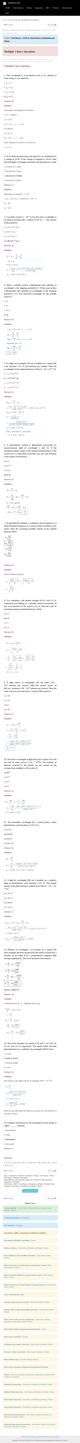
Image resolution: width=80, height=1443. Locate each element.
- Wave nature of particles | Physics (28, 1344)
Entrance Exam (67, 8)
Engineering (39, 8)
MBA (47, 8)
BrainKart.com (14, 3)
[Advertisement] (69, 50)
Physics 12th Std (15, 20)
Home (4, 20)
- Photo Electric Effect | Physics (26, 1302)
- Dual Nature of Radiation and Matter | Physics (26, 1248)
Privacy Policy (25, 1437)
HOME (8, 8)
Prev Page (9, 25)
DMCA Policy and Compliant (51, 1437)
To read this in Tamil (30, 1191)
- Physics (20, 1240)
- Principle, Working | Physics (21, 1359)
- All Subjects (16, 1218)
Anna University (18, 8)
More (7, 13)
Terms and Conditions (36, 1437)
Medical (29, 8)
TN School (55, 8)
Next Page (51, 25)
